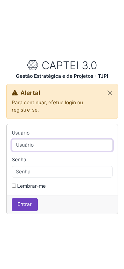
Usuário (21, 133)
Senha (19, 159)
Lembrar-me (31, 186)
